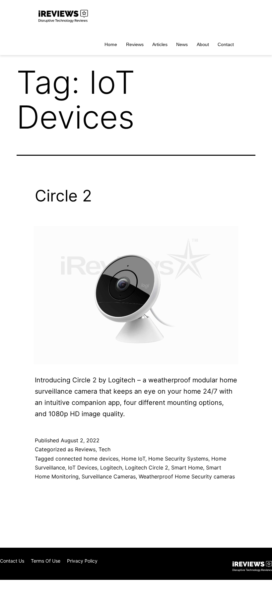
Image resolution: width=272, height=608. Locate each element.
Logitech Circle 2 (146, 467)
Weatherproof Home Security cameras (187, 476)
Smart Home (187, 467)
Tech (104, 449)
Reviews (135, 44)
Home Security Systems (178, 458)
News (182, 44)
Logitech (111, 467)
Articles (160, 44)
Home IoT (133, 458)
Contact (226, 44)
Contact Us (12, 561)
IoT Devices (82, 467)
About (203, 44)
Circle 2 (63, 195)
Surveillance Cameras (109, 476)
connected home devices (86, 458)
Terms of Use (45, 561)
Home (110, 44)
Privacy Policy (82, 561)
